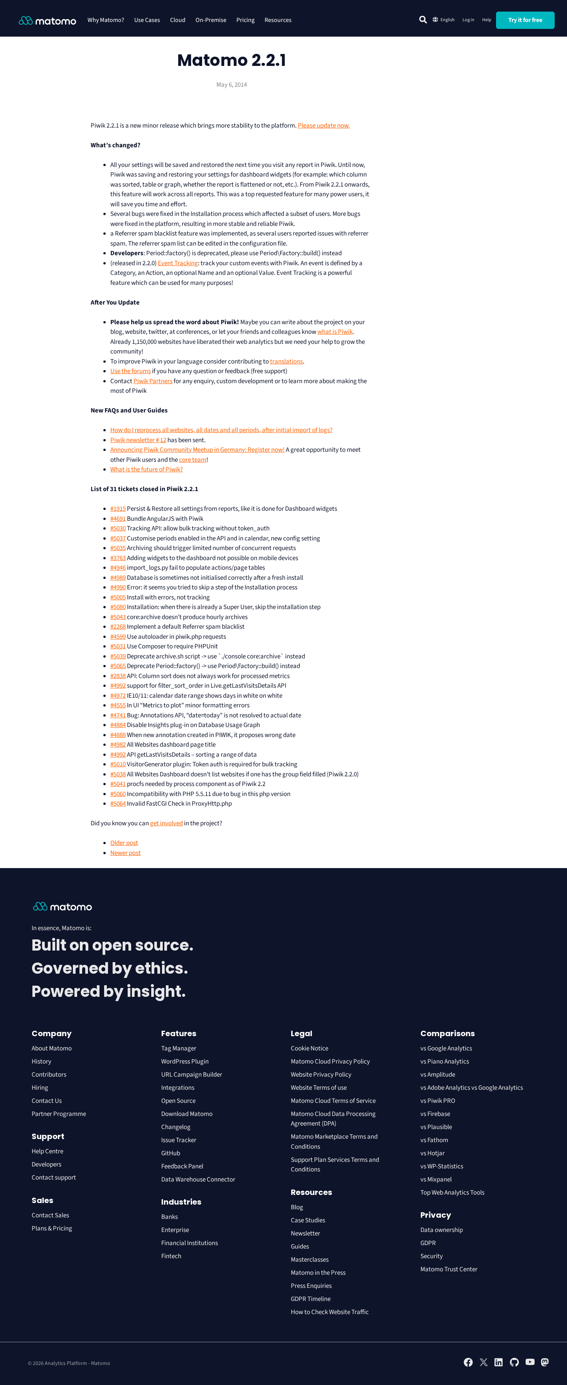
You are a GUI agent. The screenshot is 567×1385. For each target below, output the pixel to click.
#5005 (118, 597)
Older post (124, 843)
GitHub (170, 1153)
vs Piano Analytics (444, 1061)
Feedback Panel (182, 1166)
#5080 (118, 607)
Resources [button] (278, 20)
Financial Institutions (190, 1243)
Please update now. (324, 125)
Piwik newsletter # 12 (138, 440)
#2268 (118, 626)
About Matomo (52, 1048)
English (447, 20)
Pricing (245, 20)
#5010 (118, 764)
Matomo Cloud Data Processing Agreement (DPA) (333, 1119)
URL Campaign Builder (191, 1074)
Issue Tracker (178, 1140)
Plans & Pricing (52, 1228)
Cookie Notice (309, 1048)
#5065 (118, 666)
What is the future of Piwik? (146, 469)
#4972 (118, 695)
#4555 (118, 705)
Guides (300, 1246)
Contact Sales (50, 1215)
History (41, 1061)
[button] (423, 19)
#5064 (118, 803)
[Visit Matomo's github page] (514, 1365)
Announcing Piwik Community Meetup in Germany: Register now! (197, 449)
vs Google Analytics (446, 1048)
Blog (297, 1207)
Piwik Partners (152, 381)
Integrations (177, 1087)
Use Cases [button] (147, 20)
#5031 (118, 646)
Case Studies (308, 1220)
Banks (170, 1217)
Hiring (40, 1087)
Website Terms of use (319, 1087)
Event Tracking (178, 263)
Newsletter (305, 1233)
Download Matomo (187, 1114)
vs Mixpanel (436, 1179)
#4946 (118, 567)
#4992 (118, 685)
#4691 (118, 518)
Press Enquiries (311, 1286)
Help (486, 20)
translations (286, 361)
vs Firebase (435, 1114)
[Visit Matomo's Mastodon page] (545, 1365)
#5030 (118, 528)
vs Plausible (436, 1127)
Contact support (54, 1177)
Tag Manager (178, 1048)
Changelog (176, 1127)
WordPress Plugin (185, 1061)
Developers (46, 1164)
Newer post (125, 853)
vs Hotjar (432, 1153)
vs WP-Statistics (441, 1166)
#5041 (118, 784)
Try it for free (525, 20)
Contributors (49, 1074)
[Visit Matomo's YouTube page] (530, 1364)
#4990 (118, 587)
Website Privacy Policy (321, 1074)
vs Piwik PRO (437, 1101)
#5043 (118, 617)
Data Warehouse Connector (198, 1179)
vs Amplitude (437, 1074)
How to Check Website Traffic (330, 1312)
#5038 (118, 774)
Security (431, 1256)
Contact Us (47, 1101)
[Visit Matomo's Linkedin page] (499, 1365)
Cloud (178, 20)
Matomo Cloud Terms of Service (333, 1101)
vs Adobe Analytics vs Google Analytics (471, 1087)
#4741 (118, 715)
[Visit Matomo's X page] (483, 1365)
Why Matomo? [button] (106, 20)
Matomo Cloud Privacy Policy (330, 1061)
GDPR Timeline (311, 1299)
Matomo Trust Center (449, 1269)
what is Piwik (335, 332)
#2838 (118, 676)
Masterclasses (310, 1259)
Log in (468, 20)
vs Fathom (434, 1140)
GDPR (428, 1243)
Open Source (178, 1101)
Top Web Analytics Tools (452, 1192)
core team (192, 459)
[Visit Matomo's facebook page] (468, 1365)
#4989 (118, 577)
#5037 (118, 538)
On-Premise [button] (211, 20)
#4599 (118, 636)
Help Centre (47, 1151)
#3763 (118, 558)
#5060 (118, 794)
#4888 (118, 735)
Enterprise (175, 1230)
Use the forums (130, 371)
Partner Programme (59, 1114)
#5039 (118, 656)
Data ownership (441, 1230)
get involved (166, 823)
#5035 (118, 548)
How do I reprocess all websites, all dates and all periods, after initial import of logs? (221, 430)
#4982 (118, 744)
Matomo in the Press (318, 1272)
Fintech (171, 1256)
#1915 (118, 508)
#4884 (118, 725)
